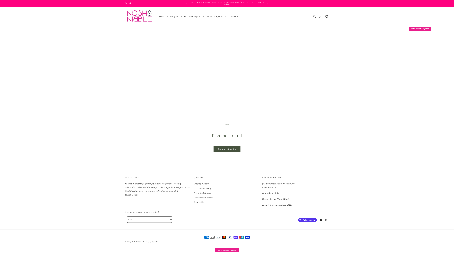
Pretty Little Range (202, 193)
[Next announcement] (267, 3)
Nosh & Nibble (136, 242)
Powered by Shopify (150, 242)
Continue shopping (227, 149)
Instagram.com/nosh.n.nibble (277, 204)
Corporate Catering (202, 188)
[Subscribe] (171, 219)
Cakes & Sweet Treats (203, 197)
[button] (172, 16)
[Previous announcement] (186, 3)
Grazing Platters (201, 183)
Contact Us (199, 202)
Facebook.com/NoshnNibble (276, 199)
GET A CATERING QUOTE (420, 29)
